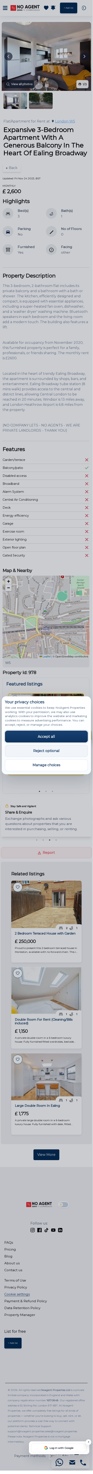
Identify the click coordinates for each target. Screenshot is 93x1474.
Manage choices (46, 765)
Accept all (46, 737)
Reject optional (46, 751)
